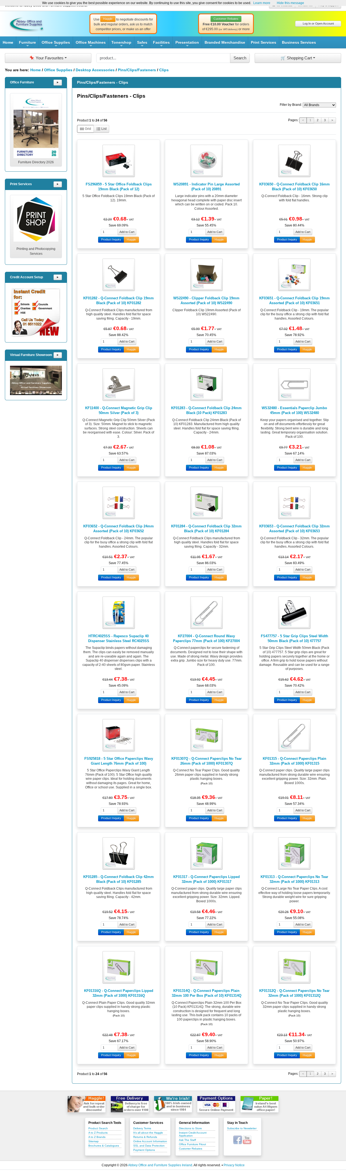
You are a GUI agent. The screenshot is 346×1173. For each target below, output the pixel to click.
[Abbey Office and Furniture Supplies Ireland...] (26, 23)
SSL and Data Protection (149, 1145)
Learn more (261, 3)
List (104, 129)
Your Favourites (46, 58)
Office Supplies (56, 44)
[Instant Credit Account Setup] (36, 312)
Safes (142, 44)
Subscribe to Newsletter (242, 1128)
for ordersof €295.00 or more (226, 24)
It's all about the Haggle (148, 1132)
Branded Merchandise (225, 42)
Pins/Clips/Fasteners (137, 70)
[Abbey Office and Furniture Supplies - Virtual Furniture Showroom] (36, 380)
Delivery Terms (142, 1128)
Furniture (27, 44)
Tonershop (121, 44)
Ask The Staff (187, 1139)
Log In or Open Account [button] (318, 23)
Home (8, 42)
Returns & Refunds (145, 1136)
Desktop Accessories (95, 70)
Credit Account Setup (26, 277)
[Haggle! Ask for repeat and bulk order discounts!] (86, 1104)
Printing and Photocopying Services (35, 251)
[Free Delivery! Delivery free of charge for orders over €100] (130, 1104)
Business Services (299, 42)
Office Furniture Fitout (192, 1144)
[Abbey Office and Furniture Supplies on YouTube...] (247, 1139)
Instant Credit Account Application (193, 1134)
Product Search (98, 1128)
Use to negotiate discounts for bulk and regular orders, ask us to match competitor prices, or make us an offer (123, 24)
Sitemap (93, 1141)
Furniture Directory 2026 (36, 162)
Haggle (131, 239)
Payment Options (144, 1149)
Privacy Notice (234, 1165)
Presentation (187, 44)
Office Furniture (22, 82)
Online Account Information (150, 1141)
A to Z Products (98, 1132)
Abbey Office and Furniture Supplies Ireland (160, 1165)
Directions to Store (190, 1128)
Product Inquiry (111, 239)
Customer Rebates (190, 1148)
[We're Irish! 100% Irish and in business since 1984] (173, 1104)
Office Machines (91, 44)
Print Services (263, 42)
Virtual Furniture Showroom (31, 355)
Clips (164, 70)
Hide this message (290, 3)
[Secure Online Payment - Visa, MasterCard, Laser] (216, 1104)
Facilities (161, 44)
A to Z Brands (96, 1136)
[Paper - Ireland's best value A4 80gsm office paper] (259, 1104)
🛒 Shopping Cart (296, 58)
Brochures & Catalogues (103, 1145)
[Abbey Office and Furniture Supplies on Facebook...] (237, 1139)
